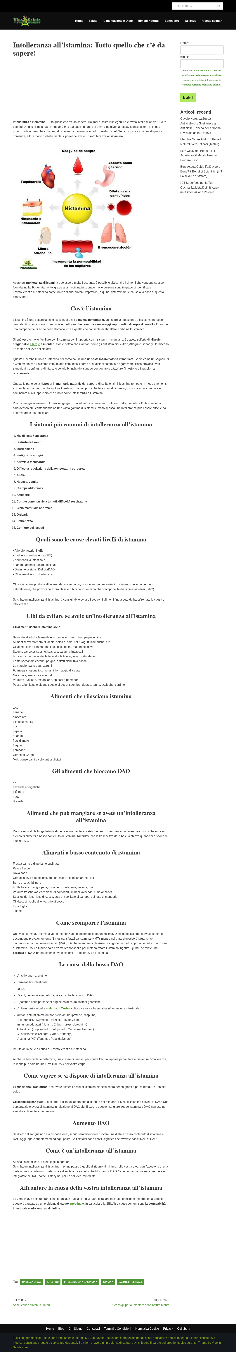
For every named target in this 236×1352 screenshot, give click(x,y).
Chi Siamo (75, 1328)
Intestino (53, 1282)
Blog (61, 1328)
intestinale (76, 1203)
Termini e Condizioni (117, 1328)
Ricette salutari (212, 20)
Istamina (108, 1282)
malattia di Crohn (58, 1008)
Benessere (172, 20)
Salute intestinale (131, 1282)
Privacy (168, 1328)
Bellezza (190, 20)
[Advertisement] (91, 94)
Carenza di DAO (31, 1282)
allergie (35, 344)
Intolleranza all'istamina (80, 1282)
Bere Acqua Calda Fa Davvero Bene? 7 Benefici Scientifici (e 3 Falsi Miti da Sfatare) (201, 171)
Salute (92, 20)
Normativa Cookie (147, 1328)
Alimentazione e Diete (118, 20)
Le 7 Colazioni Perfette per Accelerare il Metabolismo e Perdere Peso (198, 155)
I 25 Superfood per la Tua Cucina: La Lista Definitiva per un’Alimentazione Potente (200, 187)
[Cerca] (219, 6)
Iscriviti (188, 97)
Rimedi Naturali (148, 20)
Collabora (183, 1328)
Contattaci (93, 1328)
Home (79, 20)
